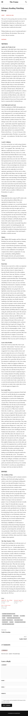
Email (3, 687)
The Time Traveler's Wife (8, 624)
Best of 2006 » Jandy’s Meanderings (10, 653)
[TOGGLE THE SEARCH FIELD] (26, 2)
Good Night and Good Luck (13, 617)
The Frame (14, 2)
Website (3, 693)
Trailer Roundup (5, 632)
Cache (3, 617)
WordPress (17, 713)
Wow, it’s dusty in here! (6, 605)
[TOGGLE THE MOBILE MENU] (2, 2)
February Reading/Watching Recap (12, 9)
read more (3, 39)
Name (3, 680)
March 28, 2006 (10, 15)
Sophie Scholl (23, 639)
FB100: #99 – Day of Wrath (6, 600)
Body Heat (16, 615)
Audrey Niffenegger (7, 615)
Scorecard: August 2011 (18, 600)
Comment (4, 664)
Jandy (2, 15)
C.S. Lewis (22, 615)
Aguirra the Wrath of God (8, 613)
